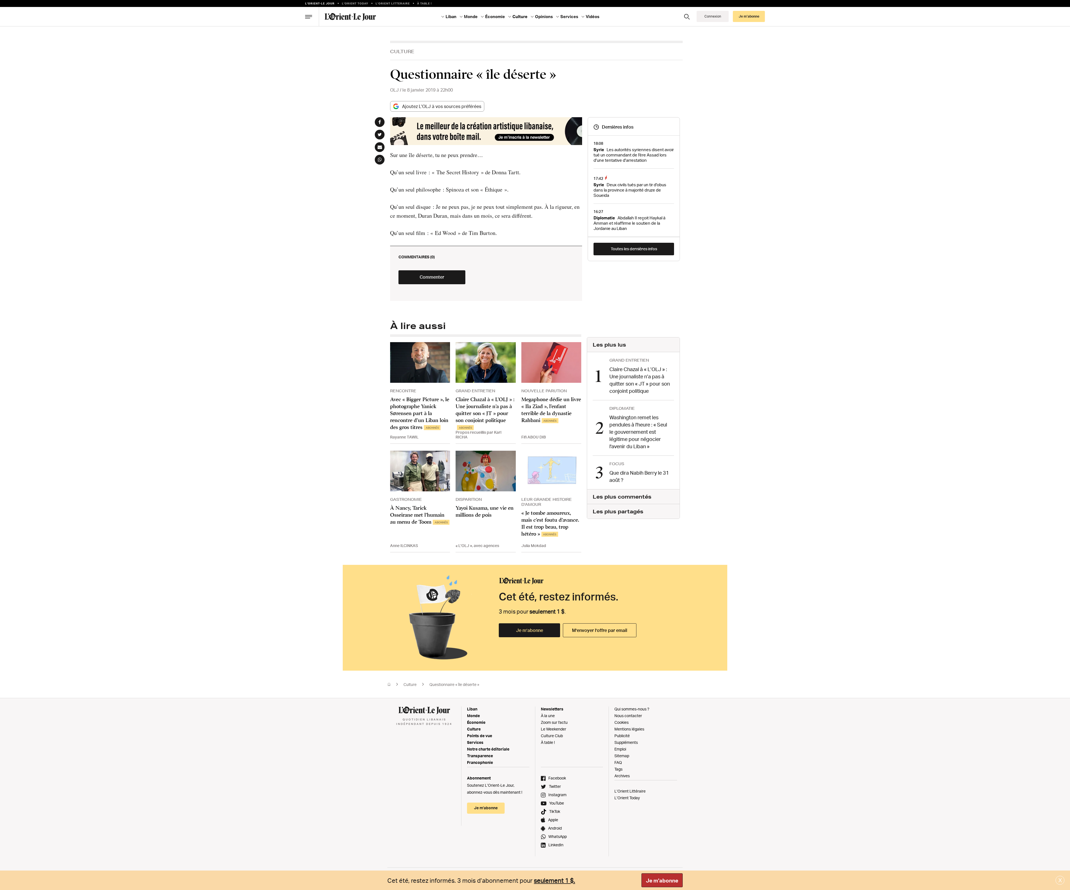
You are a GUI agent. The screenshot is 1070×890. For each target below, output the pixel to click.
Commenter (432, 277)
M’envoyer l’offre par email (599, 630)
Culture (402, 51)
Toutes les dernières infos (634, 248)
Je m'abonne (662, 880)
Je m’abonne (529, 630)
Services (475, 742)
